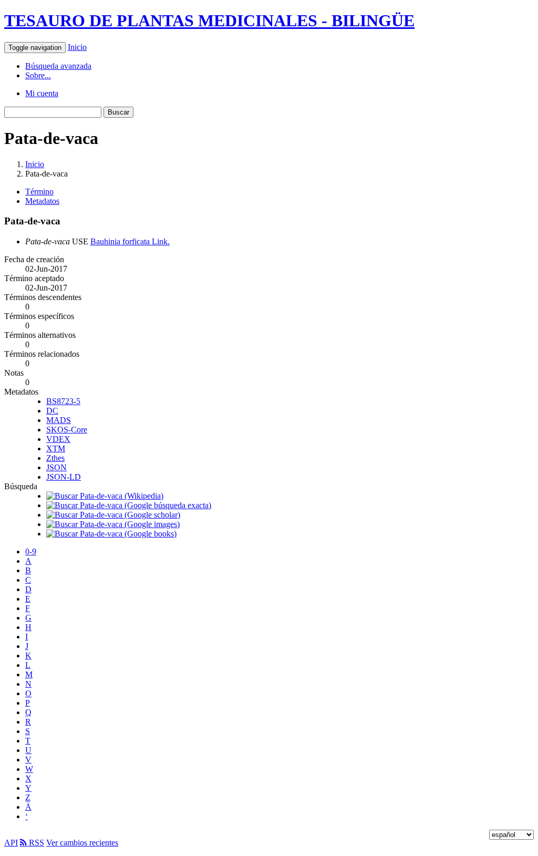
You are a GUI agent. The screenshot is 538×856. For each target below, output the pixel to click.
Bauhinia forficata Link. (130, 241)
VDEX (58, 439)
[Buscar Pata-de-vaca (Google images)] (113, 524)
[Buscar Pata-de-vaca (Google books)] (111, 533)
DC (52, 410)
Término (39, 191)
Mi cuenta (41, 93)
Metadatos (42, 201)
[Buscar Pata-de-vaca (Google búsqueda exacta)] (128, 505)
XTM (55, 448)
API (11, 842)
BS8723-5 (63, 401)
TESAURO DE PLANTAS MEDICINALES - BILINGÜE (209, 20)
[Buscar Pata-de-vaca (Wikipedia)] (104, 495)
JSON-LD (63, 476)
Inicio (77, 47)
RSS (35, 842)
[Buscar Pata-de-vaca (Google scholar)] (113, 514)
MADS (58, 420)
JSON (56, 467)
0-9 (30, 551)
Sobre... (38, 75)
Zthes (55, 457)
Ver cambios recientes (82, 842)
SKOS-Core (66, 429)
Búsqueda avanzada (58, 65)
